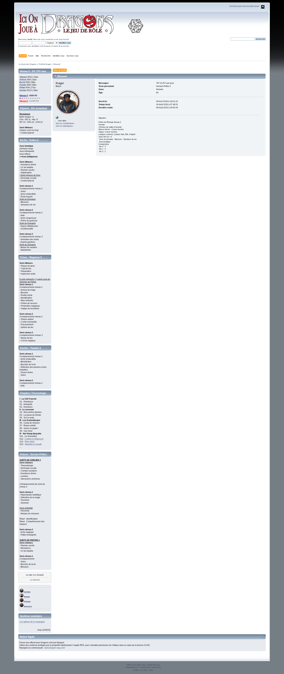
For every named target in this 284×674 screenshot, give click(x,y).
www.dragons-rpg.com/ (54, 648)
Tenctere (28, 606)
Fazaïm (23, 85)
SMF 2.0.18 (131, 665)
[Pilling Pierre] (57, 118)
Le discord (35, 580)
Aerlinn (27, 592)
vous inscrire (64, 39)
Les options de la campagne (32, 622)
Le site (29, 575)
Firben (22, 87)
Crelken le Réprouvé (34, 439)
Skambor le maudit (33, 444)
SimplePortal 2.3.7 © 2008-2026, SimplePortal (143, 667)
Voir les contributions (65, 123)
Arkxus (23, 79)
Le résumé (39, 575)
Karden (23, 90)
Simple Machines (153, 665)
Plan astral (29, 442)
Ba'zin (22, 82)
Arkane (27, 601)
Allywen (23, 77)
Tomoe (27, 597)
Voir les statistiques (64, 126)
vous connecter (47, 39)
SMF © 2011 (141, 665)
